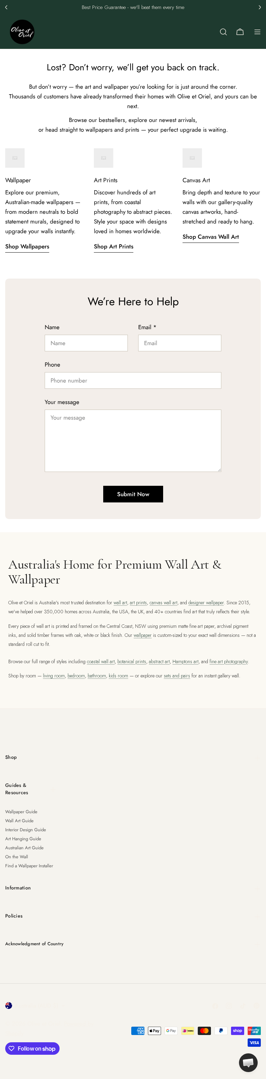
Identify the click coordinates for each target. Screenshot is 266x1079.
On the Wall (16, 856)
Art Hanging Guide (23, 838)
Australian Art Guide (24, 847)
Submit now (133, 494)
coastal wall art (101, 661)
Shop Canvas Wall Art (211, 237)
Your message (62, 402)
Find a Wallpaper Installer (29, 865)
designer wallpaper (206, 602)
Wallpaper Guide (21, 811)
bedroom (76, 675)
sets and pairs (177, 675)
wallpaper (143, 635)
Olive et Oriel (44, 1023)
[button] (6, 7)
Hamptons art (185, 661)
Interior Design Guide (25, 829)
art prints (138, 602)
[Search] (223, 32)
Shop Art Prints (113, 246)
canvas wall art (163, 602)
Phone (52, 364)
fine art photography (229, 661)
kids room (118, 675)
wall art (120, 602)
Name (52, 327)
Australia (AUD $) (36, 1005)
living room (54, 675)
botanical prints (131, 661)
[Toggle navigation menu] (257, 32)
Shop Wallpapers (27, 246)
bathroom (97, 675)
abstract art (159, 661)
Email (147, 327)
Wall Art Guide (19, 820)
